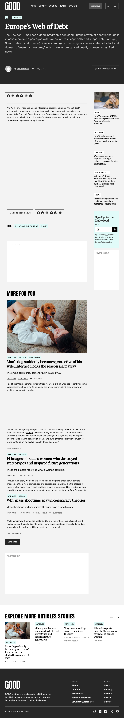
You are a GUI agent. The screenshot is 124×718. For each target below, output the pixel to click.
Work (97, 112)
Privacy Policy (100, 240)
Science (53, 6)
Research (99, 132)
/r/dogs (29, 432)
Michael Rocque (40, 513)
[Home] (6, 17)
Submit (115, 230)
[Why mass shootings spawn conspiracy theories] (76, 632)
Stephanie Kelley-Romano (19, 513)
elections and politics (26, 226)
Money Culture (102, 172)
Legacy (22, 358)
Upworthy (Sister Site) (83, 701)
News (33, 6)
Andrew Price (23, 69)
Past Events (34, 358)
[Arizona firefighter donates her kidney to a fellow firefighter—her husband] (106, 198)
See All (113, 618)
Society (42, 6)
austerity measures (52, 117)
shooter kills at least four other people (42, 527)
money (44, 226)
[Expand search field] (108, 6)
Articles (17, 18)
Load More (12, 542)
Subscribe (95, 6)
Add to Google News (107, 69)
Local (97, 195)
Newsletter (77, 693)
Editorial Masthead (81, 697)
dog (32, 390)
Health (62, 6)
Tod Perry (11, 379)
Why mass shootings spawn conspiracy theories (46, 500)
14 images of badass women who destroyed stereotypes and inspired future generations (43, 460)
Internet (99, 152)
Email (99, 224)
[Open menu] (115, 6)
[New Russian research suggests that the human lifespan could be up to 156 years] (106, 137)
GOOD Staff (23, 379)
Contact (76, 689)
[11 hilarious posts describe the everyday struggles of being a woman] (106, 632)
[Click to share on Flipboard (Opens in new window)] (21, 95)
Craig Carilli (12, 476)
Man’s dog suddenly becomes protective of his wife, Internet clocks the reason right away (44, 363)
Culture (73, 6)
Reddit (71, 429)
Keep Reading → (14, 448)
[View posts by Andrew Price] (8, 69)
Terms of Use (106, 237)
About (75, 685)
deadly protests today (24, 120)
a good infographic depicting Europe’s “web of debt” (55, 108)
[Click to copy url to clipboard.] (30, 95)
